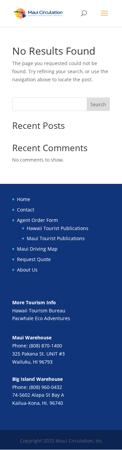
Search (98, 104)
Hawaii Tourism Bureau (38, 310)
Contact (25, 209)
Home (23, 199)
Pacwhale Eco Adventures (41, 318)
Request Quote (34, 259)
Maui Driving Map (37, 249)
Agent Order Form (37, 220)
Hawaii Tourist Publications (57, 228)
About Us (27, 269)
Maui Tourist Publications (56, 238)
